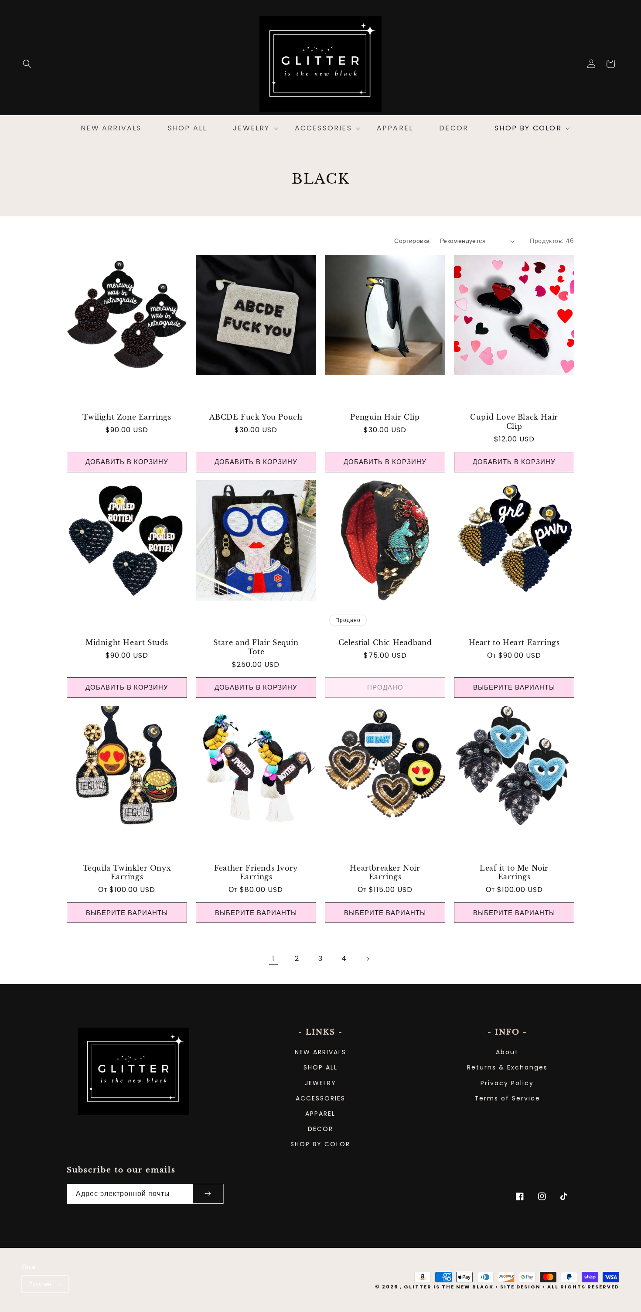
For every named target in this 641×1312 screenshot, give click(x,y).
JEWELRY (320, 1083)
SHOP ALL (320, 1067)
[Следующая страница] (367, 958)
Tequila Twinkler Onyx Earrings (127, 873)
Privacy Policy (507, 1083)
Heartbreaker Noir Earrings (385, 873)
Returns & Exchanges (507, 1067)
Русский (39, 1284)
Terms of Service (507, 1098)
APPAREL (320, 1113)
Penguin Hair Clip (384, 417)
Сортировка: (412, 240)
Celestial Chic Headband (385, 642)
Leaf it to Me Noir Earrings (514, 873)
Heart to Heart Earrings (514, 642)
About (507, 1052)
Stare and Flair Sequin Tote (255, 647)
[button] (27, 63)
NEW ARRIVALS (320, 1052)
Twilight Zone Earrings (126, 417)
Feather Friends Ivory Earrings (256, 873)
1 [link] (273, 958)
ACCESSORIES (320, 1098)
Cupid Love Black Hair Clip (514, 421)
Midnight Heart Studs (126, 642)
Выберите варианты (514, 687)
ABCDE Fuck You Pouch (255, 417)
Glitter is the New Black (449, 1286)
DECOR (320, 1128)
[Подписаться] (208, 1194)
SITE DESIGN (520, 1286)
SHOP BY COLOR (320, 1144)
